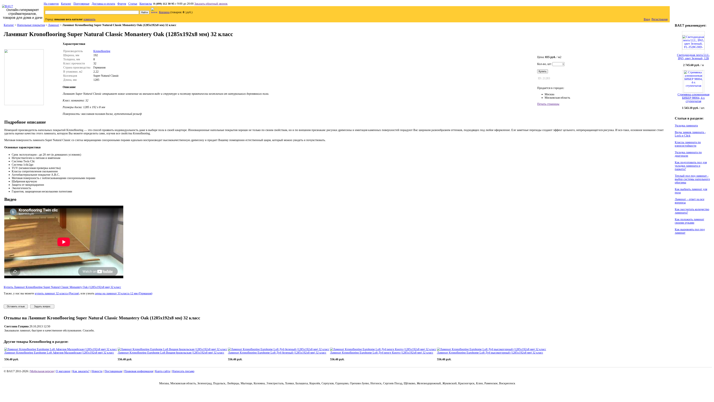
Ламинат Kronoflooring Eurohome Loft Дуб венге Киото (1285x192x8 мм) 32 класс (381, 352)
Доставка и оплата (103, 3)
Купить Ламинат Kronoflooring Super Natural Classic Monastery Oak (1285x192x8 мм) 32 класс (62, 287)
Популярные (81, 3)
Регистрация (660, 19)
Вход (647, 19)
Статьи (132, 3)
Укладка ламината (686, 125)
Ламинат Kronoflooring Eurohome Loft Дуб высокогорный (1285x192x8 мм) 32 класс (490, 352)
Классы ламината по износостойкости (688, 144)
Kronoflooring (101, 51)
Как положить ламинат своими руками (689, 221)
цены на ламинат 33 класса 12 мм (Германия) (123, 293)
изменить (89, 19)
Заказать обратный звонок (211, 3)
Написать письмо (183, 371)
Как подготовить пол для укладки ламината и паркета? (691, 166)
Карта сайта (162, 371)
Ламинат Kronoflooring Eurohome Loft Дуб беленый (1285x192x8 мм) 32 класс (277, 352)
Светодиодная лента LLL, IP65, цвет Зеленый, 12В (693, 56)
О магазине (63, 371)
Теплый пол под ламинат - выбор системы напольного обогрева (692, 179)
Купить (542, 71)
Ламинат (53, 25)
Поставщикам (113, 371)
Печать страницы (548, 104)
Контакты (145, 3)
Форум (121, 3)
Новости (96, 371)
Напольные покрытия (31, 25)
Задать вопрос (42, 306)
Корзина (164, 12)
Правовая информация (138, 371)
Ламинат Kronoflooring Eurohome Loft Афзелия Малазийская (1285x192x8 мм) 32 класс (59, 352)
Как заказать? (80, 371)
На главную (51, 3)
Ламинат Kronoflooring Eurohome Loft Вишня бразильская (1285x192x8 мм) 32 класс (171, 352)
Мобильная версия (42, 371)
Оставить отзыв (16, 306)
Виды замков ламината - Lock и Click (690, 134)
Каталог (66, 3)
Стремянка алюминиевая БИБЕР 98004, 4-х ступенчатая (693, 98)
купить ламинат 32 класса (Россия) (57, 293)
